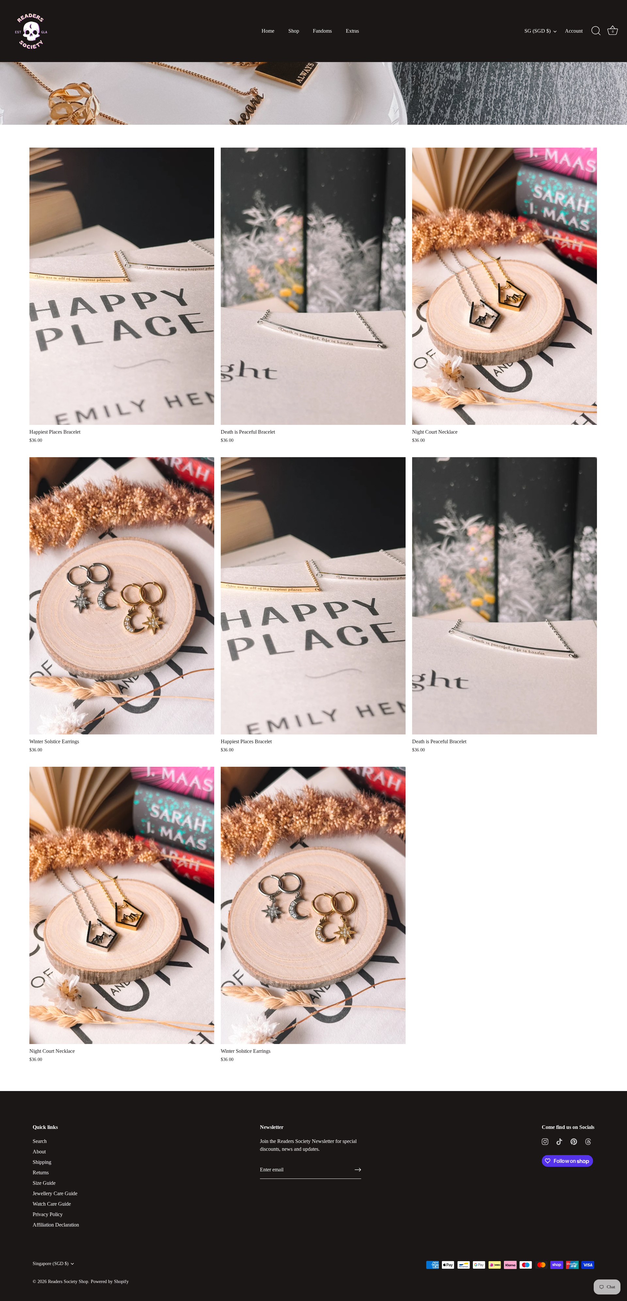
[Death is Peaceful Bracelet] (313, 286)
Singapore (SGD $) (51, 1263)
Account (574, 31)
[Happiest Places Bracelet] (121, 286)
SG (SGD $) (537, 31)
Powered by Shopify (110, 1281)
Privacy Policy (48, 1214)
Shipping (42, 1162)
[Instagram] (545, 1141)
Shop (293, 31)
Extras (352, 31)
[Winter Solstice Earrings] (121, 595)
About (39, 1151)
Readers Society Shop (68, 1281)
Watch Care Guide (52, 1204)
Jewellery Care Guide (55, 1193)
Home (268, 31)
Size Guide (44, 1183)
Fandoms (322, 31)
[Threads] (588, 1141)
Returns (41, 1172)
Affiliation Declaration (56, 1225)
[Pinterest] (574, 1141)
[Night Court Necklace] (504, 286)
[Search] (596, 31)
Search (40, 1141)
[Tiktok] (559, 1141)
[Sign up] (358, 1169)
